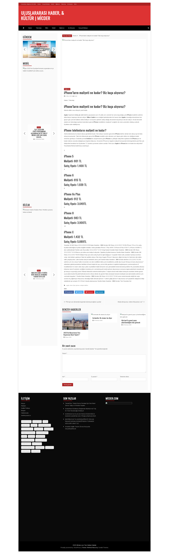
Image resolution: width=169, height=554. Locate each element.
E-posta (94, 376)
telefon (86, 285)
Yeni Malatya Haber (44, 425)
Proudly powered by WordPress (71, 547)
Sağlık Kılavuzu (26, 444)
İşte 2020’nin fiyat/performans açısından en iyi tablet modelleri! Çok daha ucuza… (39, 133)
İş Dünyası (70, 4)
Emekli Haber (38, 429)
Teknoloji (63, 4)
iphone (77, 285)
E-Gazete (31, 436)
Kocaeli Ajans (37, 421)
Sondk (45, 421)
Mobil (52, 4)
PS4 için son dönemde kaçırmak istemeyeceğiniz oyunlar (83, 302)
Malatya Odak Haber (27, 440)
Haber (39, 4)
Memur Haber (48, 429)
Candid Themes (103, 547)
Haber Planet (25, 451)
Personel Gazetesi (27, 429)
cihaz (71, 285)
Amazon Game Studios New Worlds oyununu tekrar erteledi (39, 275)
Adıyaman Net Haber (28, 447)
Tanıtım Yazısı (35, 451)
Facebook (69, 292)
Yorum (64, 353)
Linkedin (100, 292)
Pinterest (90, 292)
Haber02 (34, 425)
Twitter (79, 292)
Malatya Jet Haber (41, 440)
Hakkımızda (24, 413)
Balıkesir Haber (26, 421)
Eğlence (58, 4)
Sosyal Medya (46, 4)
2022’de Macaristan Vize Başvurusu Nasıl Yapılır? (72, 334)
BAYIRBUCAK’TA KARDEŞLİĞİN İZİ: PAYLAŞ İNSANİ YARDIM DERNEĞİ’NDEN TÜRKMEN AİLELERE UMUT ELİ (79, 421)
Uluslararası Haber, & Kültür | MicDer (42, 15)
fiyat (74, 285)
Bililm (26, 205)
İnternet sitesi (124, 376)
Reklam (23, 406)
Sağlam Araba (37, 444)
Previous (25, 49)
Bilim (75, 4)
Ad (63, 376)
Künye (23, 403)
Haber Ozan (25, 425)
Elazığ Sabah (39, 447)
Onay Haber (49, 447)
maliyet (82, 285)
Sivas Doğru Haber (42, 432)
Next (54, 49)
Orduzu (24, 436)
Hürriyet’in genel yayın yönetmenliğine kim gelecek (130, 321)
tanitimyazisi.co (26, 415)
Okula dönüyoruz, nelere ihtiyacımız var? (130, 302)
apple (67, 285)
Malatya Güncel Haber (28, 432)
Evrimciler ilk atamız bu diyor (102, 318)
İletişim (23, 410)
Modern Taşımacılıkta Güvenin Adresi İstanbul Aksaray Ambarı (39, 49)
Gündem (27, 37)
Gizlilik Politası (25, 408)
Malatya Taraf (40, 436)
